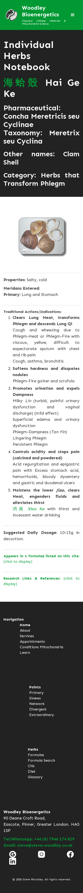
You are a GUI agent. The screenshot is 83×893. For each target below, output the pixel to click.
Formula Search (41, 760)
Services (27, 636)
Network (36, 703)
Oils (31, 766)
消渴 (28, 508)
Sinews (35, 698)
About (25, 630)
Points (35, 687)
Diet (32, 771)
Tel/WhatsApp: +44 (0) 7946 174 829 (38, 839)
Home (25, 625)
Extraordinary (41, 715)
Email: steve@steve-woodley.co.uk (37, 845)
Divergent (38, 709)
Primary (36, 692)
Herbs (33, 749)
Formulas (36, 755)
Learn (25, 652)
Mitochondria (51, 647)
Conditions (29, 647)
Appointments (32, 641)
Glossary (35, 777)
